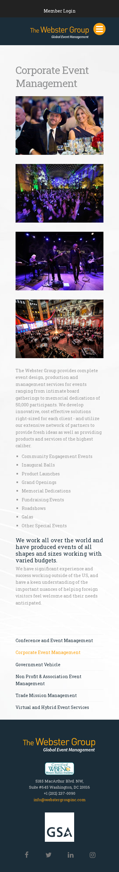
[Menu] (99, 29)
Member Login (60, 11)
